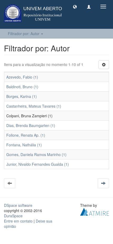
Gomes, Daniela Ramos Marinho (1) (36, 154)
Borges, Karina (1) (21, 96)
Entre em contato (18, 221)
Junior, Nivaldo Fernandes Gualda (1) (37, 164)
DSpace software (18, 205)
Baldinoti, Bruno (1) (22, 86)
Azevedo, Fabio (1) (22, 77)
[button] (75, 6)
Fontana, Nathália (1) (24, 144)
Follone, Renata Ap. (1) (25, 135)
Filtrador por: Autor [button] (24, 33)
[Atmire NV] (94, 211)
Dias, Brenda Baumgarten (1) (30, 125)
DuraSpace (13, 215)
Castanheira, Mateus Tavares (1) (33, 106)
